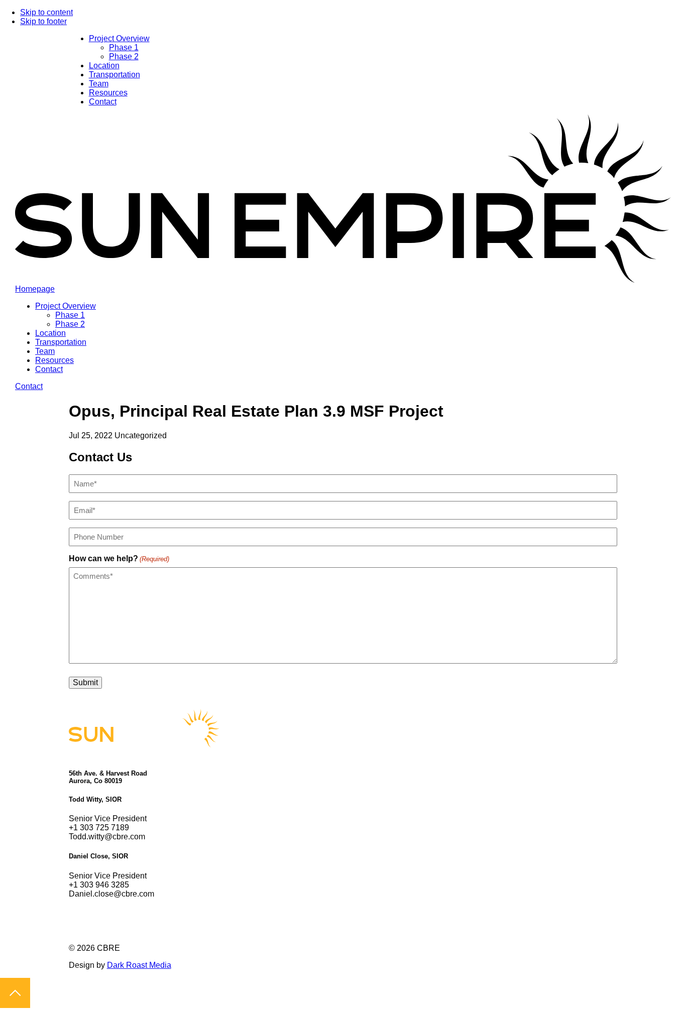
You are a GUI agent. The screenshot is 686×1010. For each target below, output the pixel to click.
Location (104, 65)
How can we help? (119, 558)
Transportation (114, 74)
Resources (108, 92)
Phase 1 (124, 47)
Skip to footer (43, 21)
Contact (103, 101)
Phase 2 (124, 56)
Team (98, 83)
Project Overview (119, 38)
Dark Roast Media (139, 965)
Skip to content (46, 12)
